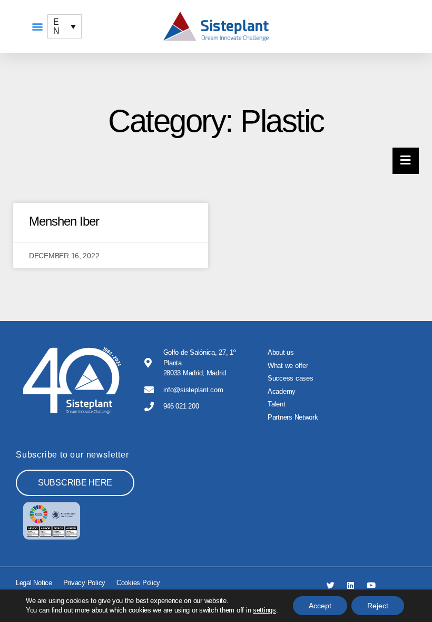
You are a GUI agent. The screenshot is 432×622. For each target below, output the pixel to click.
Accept (320, 605)
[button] (37, 26)
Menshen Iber (64, 221)
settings (264, 610)
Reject (377, 605)
